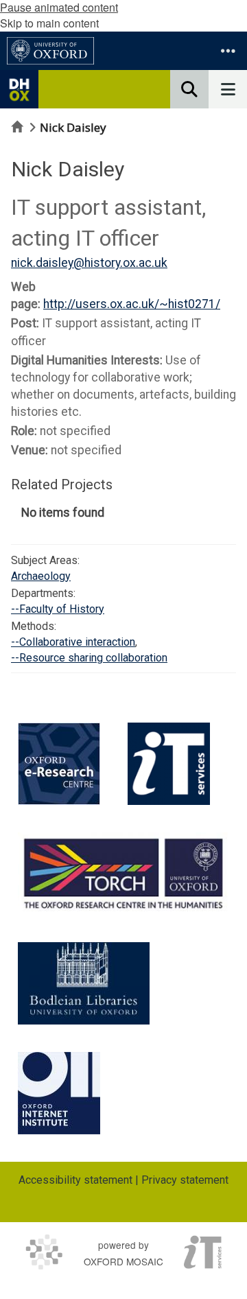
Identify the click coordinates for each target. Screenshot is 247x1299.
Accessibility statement (75, 1179)
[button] (228, 51)
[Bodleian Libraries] (84, 983)
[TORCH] (123, 871)
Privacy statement (184, 1179)
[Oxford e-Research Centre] (59, 764)
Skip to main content (49, 23)
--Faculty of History (57, 609)
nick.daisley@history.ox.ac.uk (89, 263)
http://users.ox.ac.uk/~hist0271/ (131, 304)
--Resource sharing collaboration (89, 657)
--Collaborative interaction (73, 641)
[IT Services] (169, 764)
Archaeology (41, 576)
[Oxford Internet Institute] (59, 1093)
